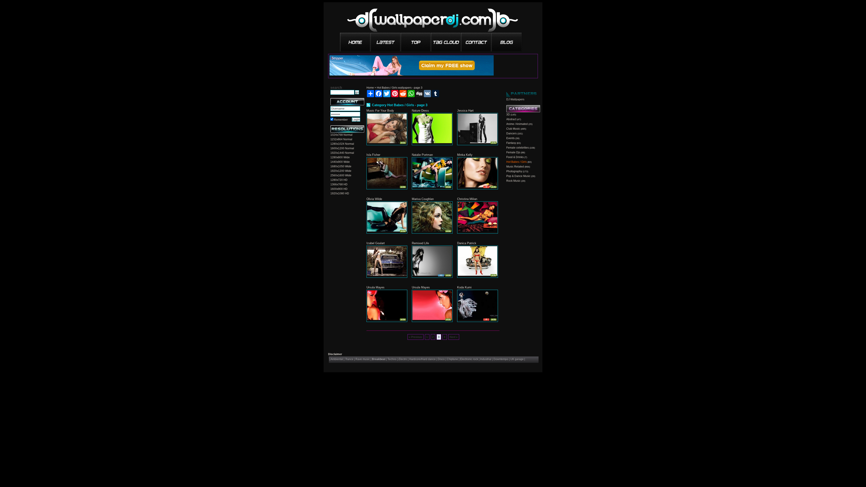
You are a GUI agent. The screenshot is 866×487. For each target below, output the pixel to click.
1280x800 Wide (340, 157)
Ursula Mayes (375, 287)
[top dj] (506, 40)
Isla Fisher (373, 154)
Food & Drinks (515, 157)
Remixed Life (420, 243)
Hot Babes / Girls (516, 161)
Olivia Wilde (374, 199)
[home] (355, 40)
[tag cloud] (446, 40)
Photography (514, 171)
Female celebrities (517, 147)
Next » (454, 337)
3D (508, 114)
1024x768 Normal (341, 134)
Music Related (515, 166)
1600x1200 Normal (342, 148)
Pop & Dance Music (518, 176)
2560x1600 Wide (340, 175)
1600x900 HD (339, 189)
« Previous (415, 337)
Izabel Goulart (375, 243)
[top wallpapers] (416, 40)
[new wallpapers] (386, 40)
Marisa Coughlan (423, 199)
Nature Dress (420, 110)
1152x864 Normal (341, 139)
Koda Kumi (464, 287)
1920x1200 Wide (340, 170)
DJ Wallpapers (515, 99)
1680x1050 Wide (340, 166)
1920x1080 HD (339, 193)
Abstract (511, 119)
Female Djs (513, 152)
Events (510, 138)
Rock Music (513, 180)
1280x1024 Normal (342, 143)
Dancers (511, 133)
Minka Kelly (464, 154)
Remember (341, 119)
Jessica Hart (465, 110)
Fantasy (511, 143)
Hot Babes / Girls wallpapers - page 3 (399, 87)
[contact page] (476, 40)
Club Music (513, 128)
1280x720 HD (339, 179)
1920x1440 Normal (342, 152)
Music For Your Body (380, 110)
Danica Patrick (466, 243)
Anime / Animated (517, 124)
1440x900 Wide (340, 161)
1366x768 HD (339, 184)
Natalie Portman (422, 154)
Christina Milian (467, 199)
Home (370, 87)
